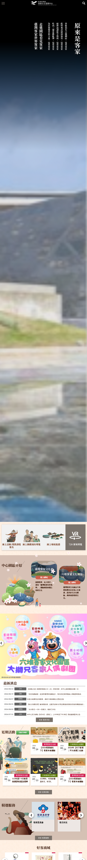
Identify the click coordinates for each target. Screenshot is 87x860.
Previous (31, 815)
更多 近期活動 (43, 792)
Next (81, 815)
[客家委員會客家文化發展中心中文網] (43, 3)
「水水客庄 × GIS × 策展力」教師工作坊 (41, 709)
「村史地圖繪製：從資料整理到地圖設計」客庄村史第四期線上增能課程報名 (54, 694)
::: (2, 2)
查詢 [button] (84, 3)
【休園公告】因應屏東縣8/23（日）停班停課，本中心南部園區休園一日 (53, 689)
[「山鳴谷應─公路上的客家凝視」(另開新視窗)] (43, 646)
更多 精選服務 (43, 838)
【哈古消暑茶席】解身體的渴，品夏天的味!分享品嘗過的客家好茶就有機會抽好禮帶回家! (56, 704)
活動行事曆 (23, 732)
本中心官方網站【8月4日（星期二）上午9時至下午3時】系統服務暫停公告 (53, 714)
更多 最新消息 (44, 720)
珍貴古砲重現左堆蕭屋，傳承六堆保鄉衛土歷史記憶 (45, 699)
